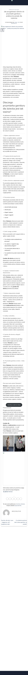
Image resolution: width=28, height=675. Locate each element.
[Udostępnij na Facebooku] (10, 499)
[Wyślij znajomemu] (15, 499)
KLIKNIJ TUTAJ (7, 491)
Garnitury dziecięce (14, 9)
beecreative (14, 23)
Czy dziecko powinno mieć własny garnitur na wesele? (20, 522)
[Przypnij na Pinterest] (18, 499)
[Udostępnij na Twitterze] (12, 499)
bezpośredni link (17, 505)
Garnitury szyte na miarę (14, 404)
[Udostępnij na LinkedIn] (20, 499)
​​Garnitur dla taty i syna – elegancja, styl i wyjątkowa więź (7, 522)
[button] (2, 2)
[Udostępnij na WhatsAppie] (7, 499)
